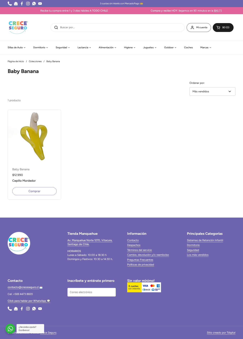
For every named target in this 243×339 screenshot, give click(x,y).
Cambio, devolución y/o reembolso (148, 254)
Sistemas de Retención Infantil (205, 240)
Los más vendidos (197, 254)
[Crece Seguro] (18, 28)
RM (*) (212, 10)
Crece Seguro (48, 332)
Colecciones (35, 61)
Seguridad (193, 250)
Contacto (133, 240)
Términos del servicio (139, 250)
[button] (223, 27)
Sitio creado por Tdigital (221, 332)
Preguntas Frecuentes (140, 259)
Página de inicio (16, 61)
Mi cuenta (201, 27)
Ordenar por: (197, 83)
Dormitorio (193, 245)
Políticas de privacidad (140, 264)
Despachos (133, 245)
